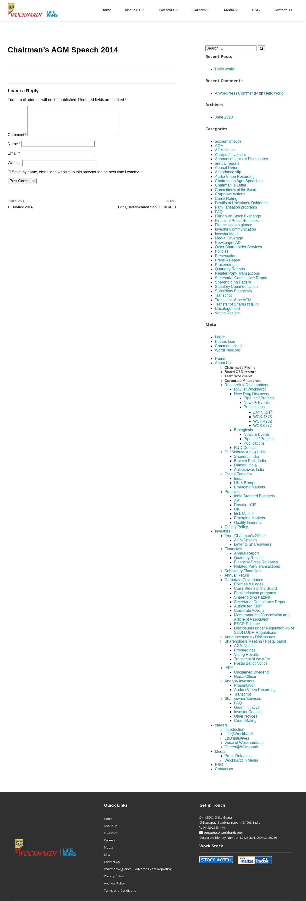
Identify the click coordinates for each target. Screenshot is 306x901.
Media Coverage (229, 238)
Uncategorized (227, 308)
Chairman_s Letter (230, 185)
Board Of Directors (240, 372)
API (237, 501)
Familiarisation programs (236, 207)
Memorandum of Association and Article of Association (262, 617)
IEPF (228, 668)
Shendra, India (246, 456)
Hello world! (225, 69)
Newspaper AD (228, 243)
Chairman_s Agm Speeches (238, 181)
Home (106, 10)
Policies (222, 251)
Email (14, 153)
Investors (166, 10)
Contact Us (112, 862)
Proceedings (225, 265)
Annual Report (246, 553)
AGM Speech (245, 540)
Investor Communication (235, 229)
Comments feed (228, 346)
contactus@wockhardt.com (223, 833)
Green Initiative (247, 707)
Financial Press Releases (237, 221)
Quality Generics (248, 523)
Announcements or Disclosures (241, 159)
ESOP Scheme (247, 624)
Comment (17, 135)
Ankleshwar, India (249, 470)
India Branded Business (254, 496)
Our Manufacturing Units (245, 452)
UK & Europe (245, 483)
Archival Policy (114, 883)
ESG (256, 10)
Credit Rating (226, 199)
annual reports (227, 163)
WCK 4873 (262, 417)
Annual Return (227, 168)
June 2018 (224, 117)
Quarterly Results (248, 558)
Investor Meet (226, 234)
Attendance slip (228, 172)
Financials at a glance (233, 225)
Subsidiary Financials (233, 291)
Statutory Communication (236, 286)
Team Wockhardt (238, 376)
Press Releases (237, 756)
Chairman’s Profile (239, 367)
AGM (219, 146)
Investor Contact (248, 712)
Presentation (225, 256)
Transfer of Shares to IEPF (237, 304)
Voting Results (227, 313)
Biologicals (243, 430)
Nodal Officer (245, 676)
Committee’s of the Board (255, 588)
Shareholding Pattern (233, 282)
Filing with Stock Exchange (238, 216)
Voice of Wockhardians (243, 743)
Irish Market (244, 514)
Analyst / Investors (230, 155)
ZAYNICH (263, 412)
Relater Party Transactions (237, 273)
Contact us (282, 10)
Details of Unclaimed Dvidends (241, 203)
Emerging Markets (249, 487)
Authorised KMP (248, 606)
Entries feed (225, 342)
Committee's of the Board (236, 190)
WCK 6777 (262, 426)
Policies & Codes (248, 584)
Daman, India (245, 465)
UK (237, 509)
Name (14, 144)
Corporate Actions (230, 194)
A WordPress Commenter (236, 93)
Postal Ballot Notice (251, 663)
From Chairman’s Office (244, 536)
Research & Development (246, 385)
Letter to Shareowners (252, 544)
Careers (110, 840)
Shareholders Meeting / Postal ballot (255, 641)
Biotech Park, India (250, 461)
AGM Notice (225, 150)
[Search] (261, 48)
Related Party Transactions (257, 566)
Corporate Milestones (242, 381)
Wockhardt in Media (241, 760)
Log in (220, 337)
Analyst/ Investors (239, 681)
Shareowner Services (242, 699)
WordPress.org (227, 350)
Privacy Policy (114, 876)
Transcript (223, 295)
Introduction (234, 729)
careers (199, 10)
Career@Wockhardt (241, 747)
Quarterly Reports (230, 269)
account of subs (228, 141)
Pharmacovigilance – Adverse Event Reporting (137, 869)
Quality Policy (236, 527)
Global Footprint (238, 474)
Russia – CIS (245, 505)
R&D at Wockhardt (250, 389)
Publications (254, 407)
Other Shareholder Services (238, 247)
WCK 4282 (262, 421)
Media (229, 10)
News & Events (257, 403)
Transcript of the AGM (233, 300)
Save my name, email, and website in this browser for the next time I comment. (77, 172)
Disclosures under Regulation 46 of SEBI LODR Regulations (264, 630)
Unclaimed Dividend (251, 672)
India (238, 478)
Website (15, 163)
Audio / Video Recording (255, 690)
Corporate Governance (243, 580)
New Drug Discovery (251, 394)
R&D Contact (245, 448)
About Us (132, 10)
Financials (233, 549)
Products (232, 492)
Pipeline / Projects (259, 398)
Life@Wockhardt (238, 734)
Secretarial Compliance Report (241, 278)
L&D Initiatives (236, 738)
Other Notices (245, 716)
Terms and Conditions (120, 891)
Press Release (227, 260)
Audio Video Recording (235, 177)
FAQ (219, 212)
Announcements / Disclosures (249, 637)
